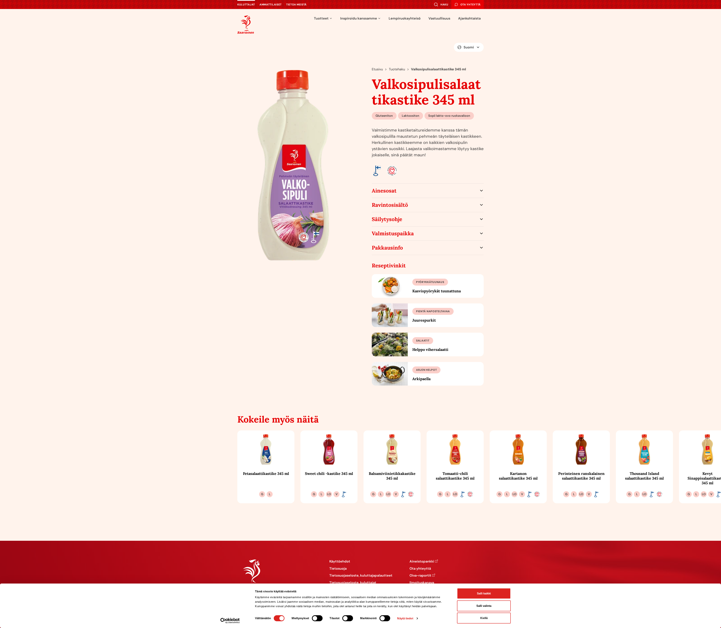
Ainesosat (384, 190)
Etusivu (377, 69)
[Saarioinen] (245, 24)
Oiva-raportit (420, 576)
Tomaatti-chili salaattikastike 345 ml (455, 476)
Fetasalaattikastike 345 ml (266, 473)
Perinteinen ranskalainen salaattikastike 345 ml (581, 476)
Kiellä (484, 618)
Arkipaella (421, 378)
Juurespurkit (424, 320)
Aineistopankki (422, 562)
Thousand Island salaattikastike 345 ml (644, 476)
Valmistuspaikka (393, 233)
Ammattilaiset (270, 4)
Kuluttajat (246, 4)
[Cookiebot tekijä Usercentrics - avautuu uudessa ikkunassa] (230, 620)
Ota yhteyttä (420, 569)
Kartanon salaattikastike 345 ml (518, 476)
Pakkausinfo (387, 247)
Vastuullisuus (439, 18)
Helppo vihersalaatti (430, 349)
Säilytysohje (387, 219)
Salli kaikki (484, 593)
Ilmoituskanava (422, 583)
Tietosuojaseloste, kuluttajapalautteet (360, 576)
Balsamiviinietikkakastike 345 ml (392, 476)
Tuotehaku (397, 69)
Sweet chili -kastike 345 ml (329, 473)
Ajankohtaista (469, 18)
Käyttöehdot (339, 562)
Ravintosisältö (390, 205)
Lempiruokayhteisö (405, 18)
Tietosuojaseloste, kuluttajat (352, 583)
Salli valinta (483, 605)
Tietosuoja (338, 569)
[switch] (317, 618)
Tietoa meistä (296, 4)
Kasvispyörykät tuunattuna (436, 291)
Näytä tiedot (405, 618)
